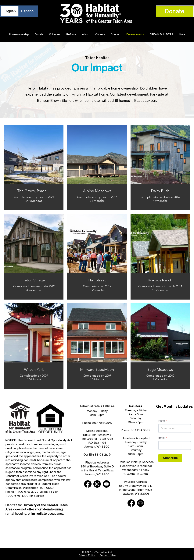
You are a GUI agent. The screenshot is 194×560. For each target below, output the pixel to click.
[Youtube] (106, 484)
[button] (182, 34)
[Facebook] (88, 484)
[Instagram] (97, 484)
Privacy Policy (87, 555)
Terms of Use (107, 555)
